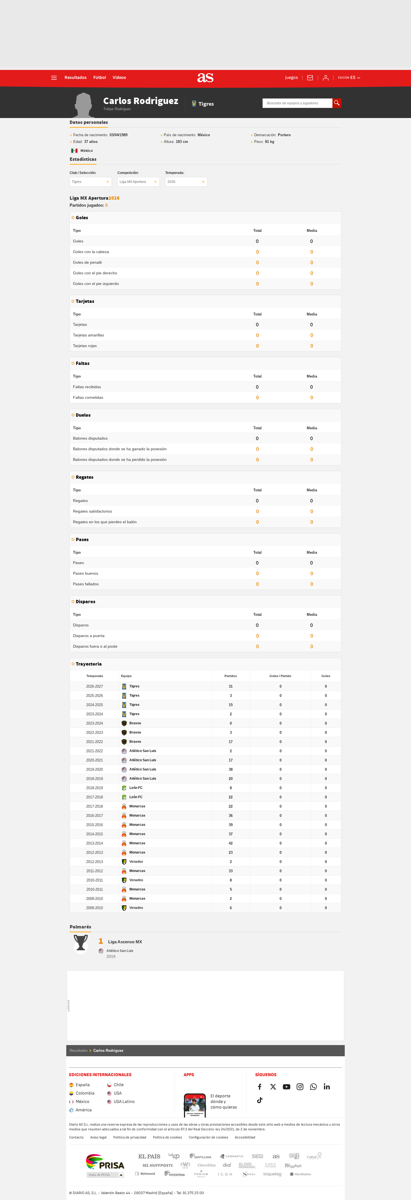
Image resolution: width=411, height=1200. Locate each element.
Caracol (314, 1155)
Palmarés (80, 927)
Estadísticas (83, 159)
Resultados (76, 78)
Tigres (76, 182)
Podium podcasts (174, 1174)
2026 (171, 182)
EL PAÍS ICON (201, 1174)
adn (294, 1155)
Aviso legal (98, 1137)
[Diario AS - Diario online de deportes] (205, 77)
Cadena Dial (226, 1165)
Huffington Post (157, 1165)
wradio (187, 1165)
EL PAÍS (149, 1155)
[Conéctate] (325, 77)
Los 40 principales (174, 1155)
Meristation (273, 1174)
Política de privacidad (129, 1137)
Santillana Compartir (231, 1155)
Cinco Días (205, 1165)
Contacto (76, 1137)
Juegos (291, 78)
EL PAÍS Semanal (246, 1165)
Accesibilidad (245, 1137)
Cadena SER (257, 1155)
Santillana (200, 1155)
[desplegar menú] (54, 78)
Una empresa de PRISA (105, 1161)
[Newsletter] (310, 77)
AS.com (276, 1155)
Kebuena (289, 1165)
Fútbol (99, 78)
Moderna (144, 1173)
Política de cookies (167, 1137)
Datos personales (89, 122)
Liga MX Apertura (133, 182)
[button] (105, 1175)
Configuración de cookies (208, 1137)
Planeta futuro (266, 1165)
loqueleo (248, 1174)
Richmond (312, 1165)
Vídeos (119, 78)
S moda (225, 1174)
